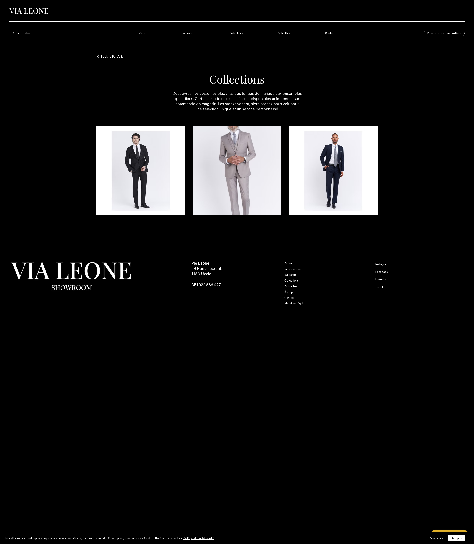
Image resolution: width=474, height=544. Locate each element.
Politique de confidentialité (198, 538)
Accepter (457, 538)
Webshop (290, 275)
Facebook (381, 272)
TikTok (379, 287)
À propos (290, 292)
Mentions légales (295, 303)
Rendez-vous (292, 269)
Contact (289, 297)
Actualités (290, 286)
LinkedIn (380, 279)
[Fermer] (469, 538)
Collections (291, 280)
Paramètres (436, 538)
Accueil (289, 263)
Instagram (381, 264)
